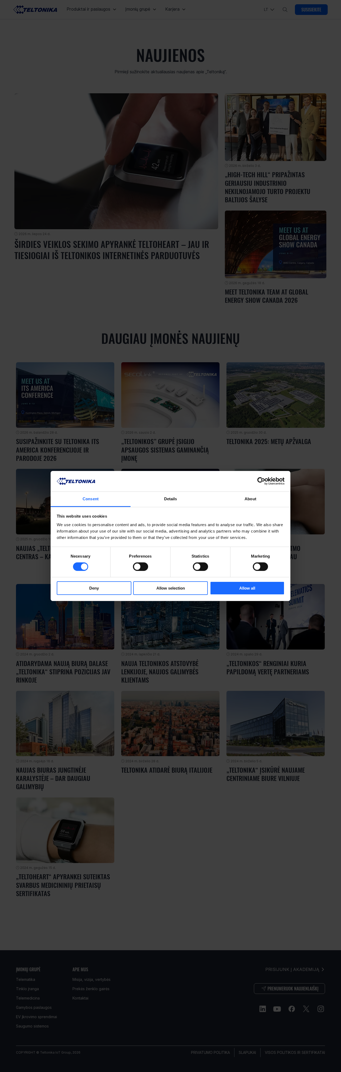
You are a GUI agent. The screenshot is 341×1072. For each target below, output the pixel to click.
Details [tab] (170, 499)
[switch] (140, 566)
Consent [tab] (91, 499)
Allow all (247, 588)
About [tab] (250, 499)
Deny (94, 588)
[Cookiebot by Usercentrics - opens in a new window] (261, 481)
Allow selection (170, 588)
